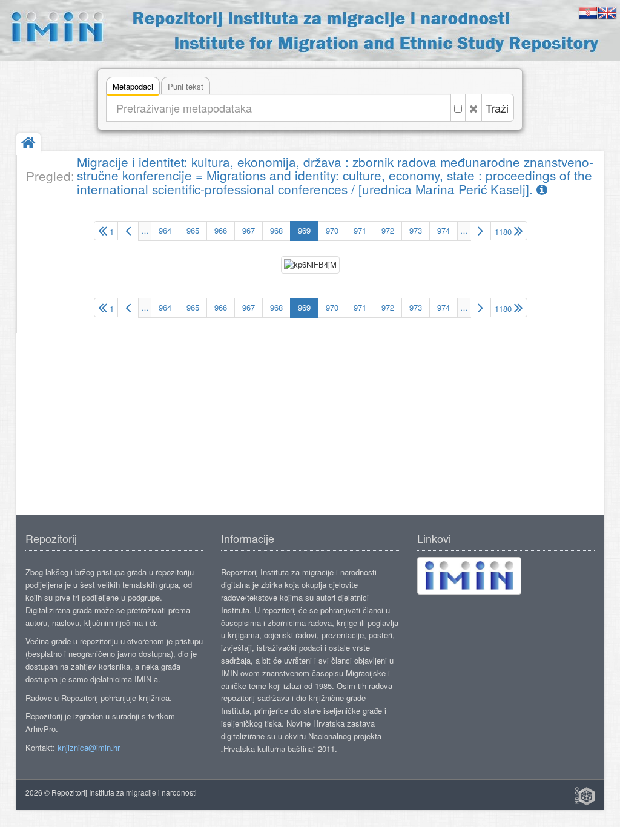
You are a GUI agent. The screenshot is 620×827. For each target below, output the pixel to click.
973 (415, 230)
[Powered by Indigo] (585, 796)
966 (220, 230)
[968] (128, 230)
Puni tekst (185, 86)
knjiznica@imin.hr (89, 747)
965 (192, 230)
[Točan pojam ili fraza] (458, 108)
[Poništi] (473, 108)
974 (443, 230)
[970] (480, 230)
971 (360, 230)
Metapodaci (133, 86)
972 (387, 230)
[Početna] (28, 143)
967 (248, 230)
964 (165, 230)
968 (276, 230)
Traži (497, 108)
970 (332, 230)
